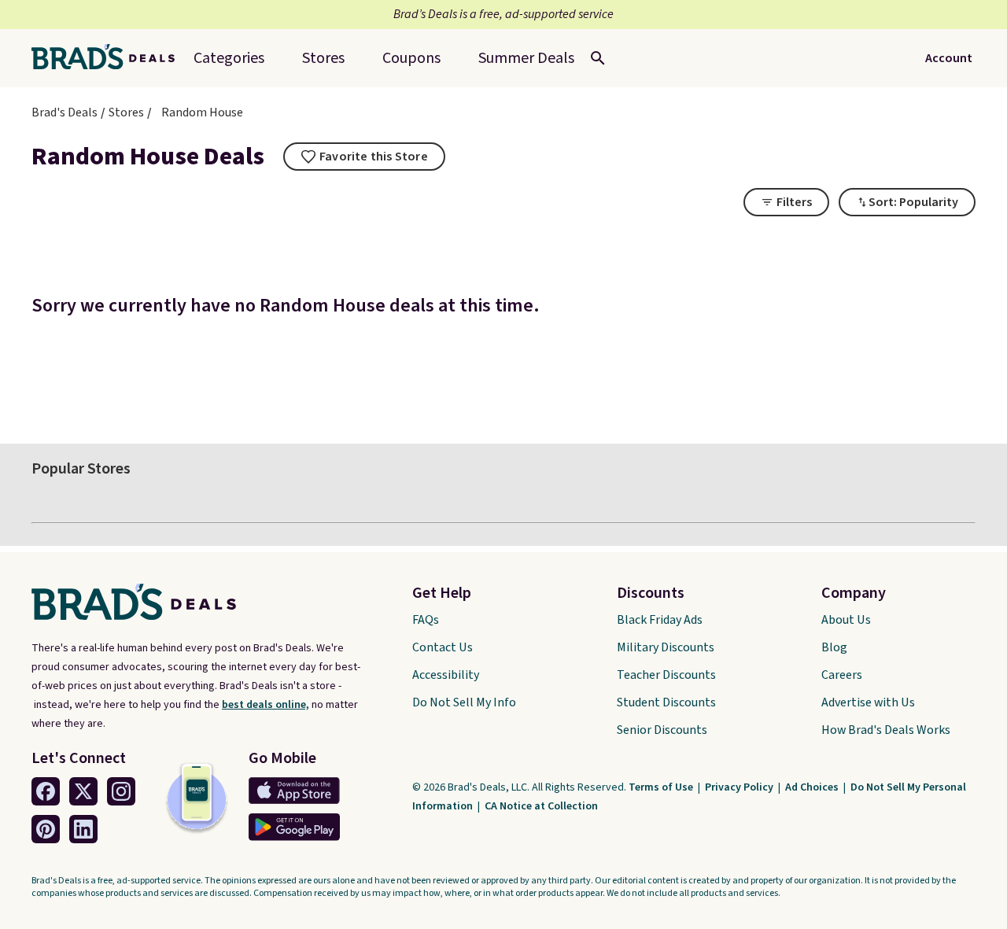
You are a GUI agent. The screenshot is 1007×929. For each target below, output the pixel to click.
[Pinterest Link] (45, 829)
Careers (841, 675)
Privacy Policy (740, 787)
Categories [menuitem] (229, 58)
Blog (834, 647)
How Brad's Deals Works (885, 730)
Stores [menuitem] (323, 58)
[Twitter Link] (83, 791)
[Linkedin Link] (83, 829)
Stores (126, 112)
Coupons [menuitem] (411, 58)
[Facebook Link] (45, 791)
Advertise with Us (868, 702)
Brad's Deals (64, 112)
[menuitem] (526, 58)
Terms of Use (662, 787)
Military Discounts (665, 647)
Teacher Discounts (666, 675)
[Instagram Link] (121, 791)
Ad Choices (813, 787)
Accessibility (445, 675)
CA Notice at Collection (541, 806)
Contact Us (442, 647)
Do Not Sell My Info (464, 702)
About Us (846, 620)
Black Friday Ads (660, 620)
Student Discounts (666, 702)
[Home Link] (109, 58)
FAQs (425, 620)
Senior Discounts (662, 730)
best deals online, (265, 705)
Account (948, 58)
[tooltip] (364, 156)
